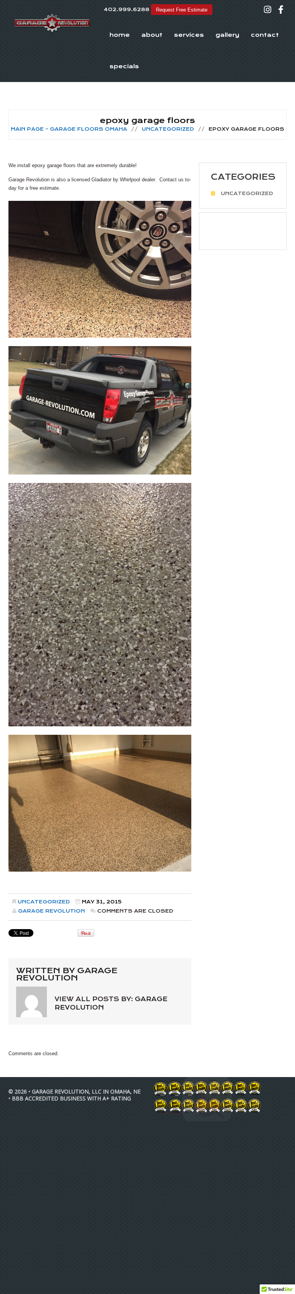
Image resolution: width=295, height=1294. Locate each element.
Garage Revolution (51, 911)
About (151, 34)
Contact (265, 34)
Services (189, 34)
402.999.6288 (126, 9)
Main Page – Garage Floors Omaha (69, 129)
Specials (124, 66)
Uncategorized (168, 129)
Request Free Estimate (181, 9)
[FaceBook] (281, 9)
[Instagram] (267, 9)
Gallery (227, 34)
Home (119, 34)
